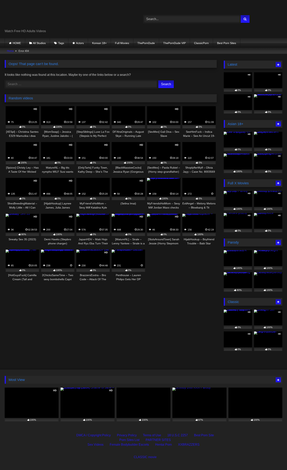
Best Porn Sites (226, 43)
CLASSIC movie (145, 457)
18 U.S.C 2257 (177, 435)
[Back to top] (275, 458)
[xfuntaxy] (40, 16)
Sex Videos (95, 444)
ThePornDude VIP (174, 43)
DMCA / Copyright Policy (93, 435)
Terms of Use (152, 435)
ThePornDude (146, 43)
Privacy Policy (127, 435)
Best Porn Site (204, 435)
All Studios (39, 43)
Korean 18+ (99, 43)
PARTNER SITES (158, 440)
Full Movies (122, 43)
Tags (61, 43)
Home (10, 50)
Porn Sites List (129, 440)
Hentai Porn (163, 444)
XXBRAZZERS (189, 444)
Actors (80, 43)
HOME (17, 43)
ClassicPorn (201, 43)
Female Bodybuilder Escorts (129, 444)
